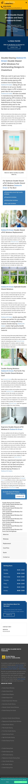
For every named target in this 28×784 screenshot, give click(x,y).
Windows (5, 539)
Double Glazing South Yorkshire (11, 503)
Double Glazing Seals (7, 748)
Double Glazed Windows (8, 688)
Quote (5, 552)
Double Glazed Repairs (8, 694)
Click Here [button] (24, 779)
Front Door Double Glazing (9, 731)
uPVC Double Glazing (7, 754)
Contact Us (19, 496)
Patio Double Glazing (7, 727)
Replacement (7, 543)
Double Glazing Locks (7, 751)
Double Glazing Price (7, 767)
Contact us (6, 557)
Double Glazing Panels (8, 734)
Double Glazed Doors (7, 691)
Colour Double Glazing (7, 761)
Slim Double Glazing (7, 764)
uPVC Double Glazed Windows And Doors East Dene (12, 527)
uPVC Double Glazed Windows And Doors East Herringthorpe (12, 530)
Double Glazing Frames (8, 740)
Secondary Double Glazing (8, 704)
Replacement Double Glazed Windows (11, 721)
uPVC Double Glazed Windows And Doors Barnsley (12, 516)
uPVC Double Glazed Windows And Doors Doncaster (12, 509)
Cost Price (6, 548)
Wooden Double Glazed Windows (10, 707)
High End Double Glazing (8, 737)
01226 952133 (7, 6)
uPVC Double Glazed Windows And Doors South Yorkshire (12, 505)
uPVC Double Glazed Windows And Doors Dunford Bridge (12, 519)
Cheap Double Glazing (7, 724)
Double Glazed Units (7, 697)
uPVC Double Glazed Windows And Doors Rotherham (12, 512)
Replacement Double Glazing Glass (11, 758)
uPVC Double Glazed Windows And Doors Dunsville (12, 523)
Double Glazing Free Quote (9, 710)
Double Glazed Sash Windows (9, 701)
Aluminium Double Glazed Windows (11, 718)
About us (5, 534)
